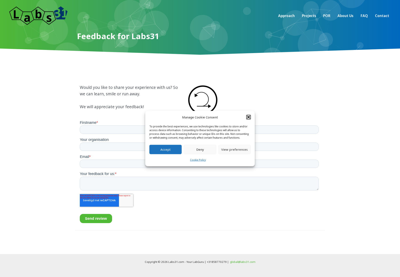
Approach (286, 15)
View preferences (234, 149)
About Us (345, 15)
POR (326, 15)
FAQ (364, 15)
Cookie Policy (198, 160)
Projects (309, 15)
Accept (165, 149)
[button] (248, 117)
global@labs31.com (242, 262)
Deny (200, 149)
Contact (382, 15)
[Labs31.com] (38, 15)
